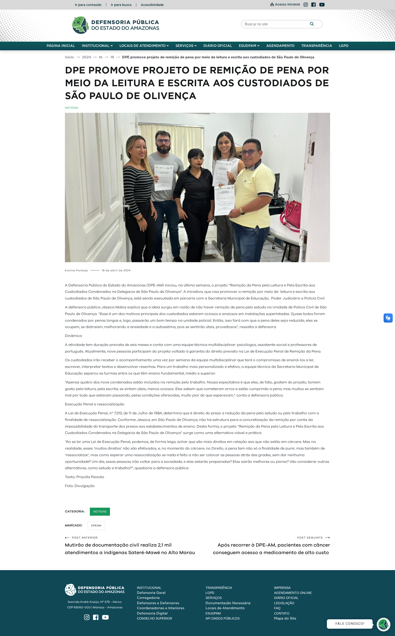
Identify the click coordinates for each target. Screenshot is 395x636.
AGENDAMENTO (280, 46)
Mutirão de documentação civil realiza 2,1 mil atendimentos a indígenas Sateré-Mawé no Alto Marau (130, 545)
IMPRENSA (282, 588)
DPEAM (96, 525)
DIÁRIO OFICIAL (217, 46)
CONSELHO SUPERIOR (154, 618)
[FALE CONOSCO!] (383, 624)
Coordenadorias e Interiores (160, 608)
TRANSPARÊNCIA (316, 46)
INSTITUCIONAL (95, 46)
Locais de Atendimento (225, 608)
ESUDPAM (247, 46)
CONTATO (281, 613)
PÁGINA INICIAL (61, 46)
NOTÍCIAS (71, 107)
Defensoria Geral (151, 593)
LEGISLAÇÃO (284, 603)
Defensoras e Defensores (158, 603)
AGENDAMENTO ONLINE (293, 593)
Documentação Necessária (228, 603)
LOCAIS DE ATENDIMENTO (142, 46)
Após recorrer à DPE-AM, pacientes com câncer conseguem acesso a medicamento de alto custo (271, 545)
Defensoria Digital (152, 613)
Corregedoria (148, 598)
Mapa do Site (285, 618)
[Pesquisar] (311, 24)
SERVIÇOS (184, 46)
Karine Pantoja (76, 270)
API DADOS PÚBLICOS (223, 618)
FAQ (277, 608)
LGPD (344, 46)
